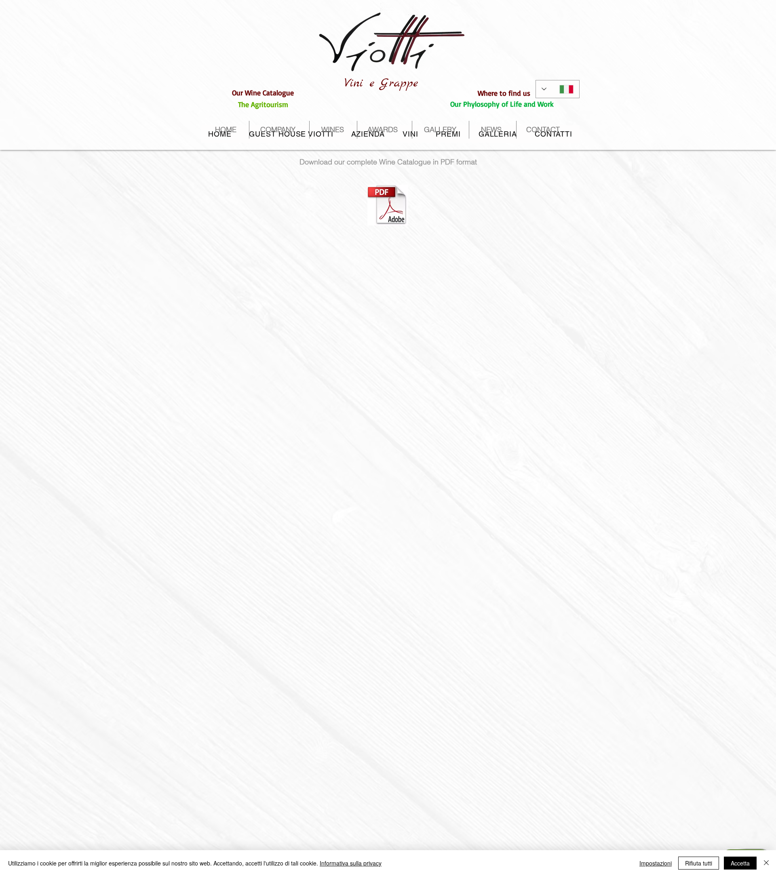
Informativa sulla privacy (351, 863)
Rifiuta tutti (698, 863)
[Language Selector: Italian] (558, 89)
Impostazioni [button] (655, 863)
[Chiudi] (766, 863)
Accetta (740, 863)
